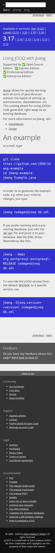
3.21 (15, 32)
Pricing (17, 10)
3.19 (33, 32)
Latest (7, 32)
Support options (17, 415)
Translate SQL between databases (26, 512)
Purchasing (14, 448)
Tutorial (13, 481)
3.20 (24, 32)
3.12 (5, 44)
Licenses (13, 444)
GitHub (12, 394)
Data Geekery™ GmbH (35, 534)
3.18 (41, 32)
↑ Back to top (27, 373)
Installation (16, 124)
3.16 (19, 39)
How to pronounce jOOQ (22, 520)
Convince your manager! (21, 505)
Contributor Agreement (21, 460)
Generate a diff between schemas (26, 516)
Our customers (16, 386)
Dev (33, 28)
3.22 (40, 28)
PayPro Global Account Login (23, 423)
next (49, 15)
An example (22, 137)
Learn (6, 10)
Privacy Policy (16, 452)
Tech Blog (14, 390)
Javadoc (13, 497)
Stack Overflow (16, 398)
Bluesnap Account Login (21, 427)
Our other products (19, 508)
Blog (26, 10)
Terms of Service (17, 456)
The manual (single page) (22, 485)
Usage (13, 129)
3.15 (28, 39)
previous (38, 15)
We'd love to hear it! (25, 357)
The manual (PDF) (18, 493)
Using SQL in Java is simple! (22, 501)
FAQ (11, 478)
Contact (13, 419)
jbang (7, 90)
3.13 (44, 39)
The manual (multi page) (21, 489)
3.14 (36, 39)
